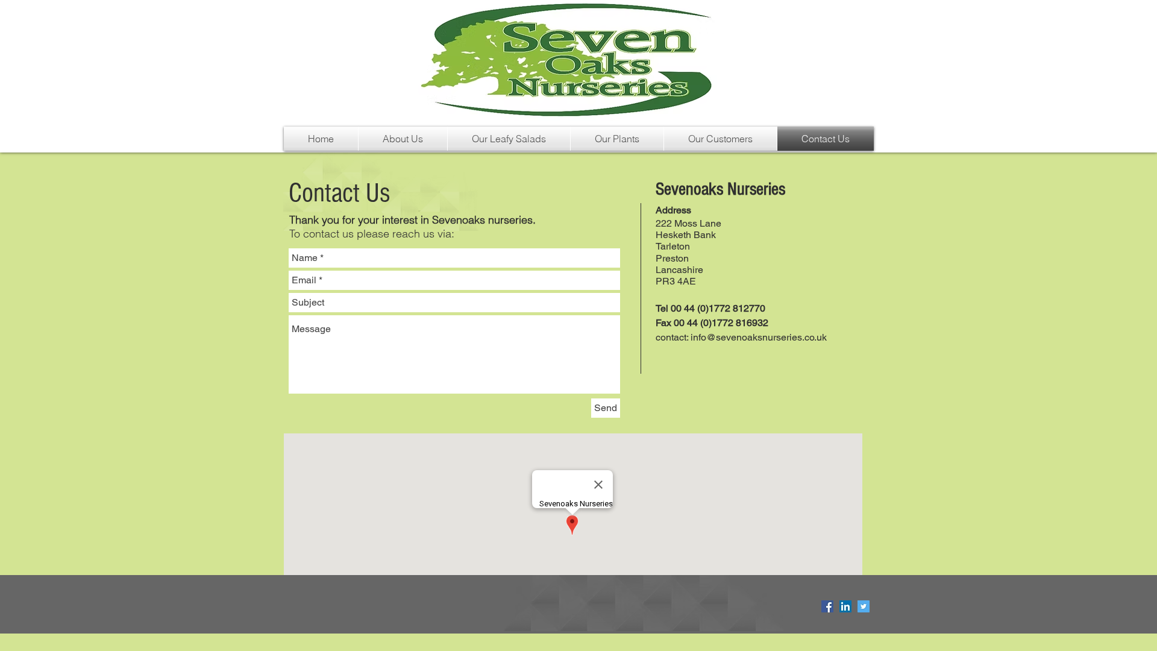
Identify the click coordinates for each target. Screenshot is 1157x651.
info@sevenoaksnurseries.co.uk (759, 337)
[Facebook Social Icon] (827, 606)
